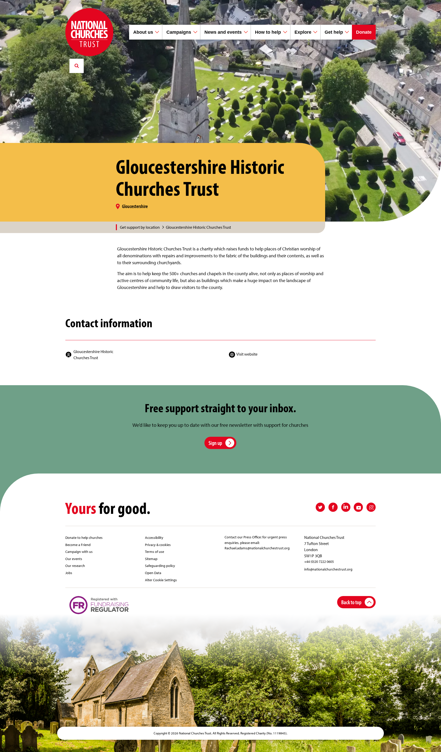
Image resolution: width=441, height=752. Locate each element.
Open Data (153, 572)
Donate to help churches (84, 537)
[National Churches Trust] (89, 32)
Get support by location (140, 227)
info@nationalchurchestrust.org (328, 569)
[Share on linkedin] (345, 507)
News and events (223, 32)
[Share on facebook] (333, 507)
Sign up (215, 442)
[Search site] (76, 66)
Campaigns (178, 32)
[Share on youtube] (358, 507)
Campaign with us (79, 551)
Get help (334, 32)
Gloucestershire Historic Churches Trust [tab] (198, 227)
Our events (73, 558)
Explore (303, 32)
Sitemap (151, 558)
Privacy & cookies (158, 544)
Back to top (351, 602)
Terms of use (154, 551)
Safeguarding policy (160, 565)
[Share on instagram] (371, 507)
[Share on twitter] (320, 507)
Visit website (247, 354)
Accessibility (154, 537)
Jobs (68, 572)
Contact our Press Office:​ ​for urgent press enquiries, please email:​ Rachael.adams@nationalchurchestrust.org (257, 542)
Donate (364, 32)
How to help (268, 32)
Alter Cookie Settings (161, 579)
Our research (75, 565)
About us (143, 32)
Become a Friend (78, 544)
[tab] (142, 227)
